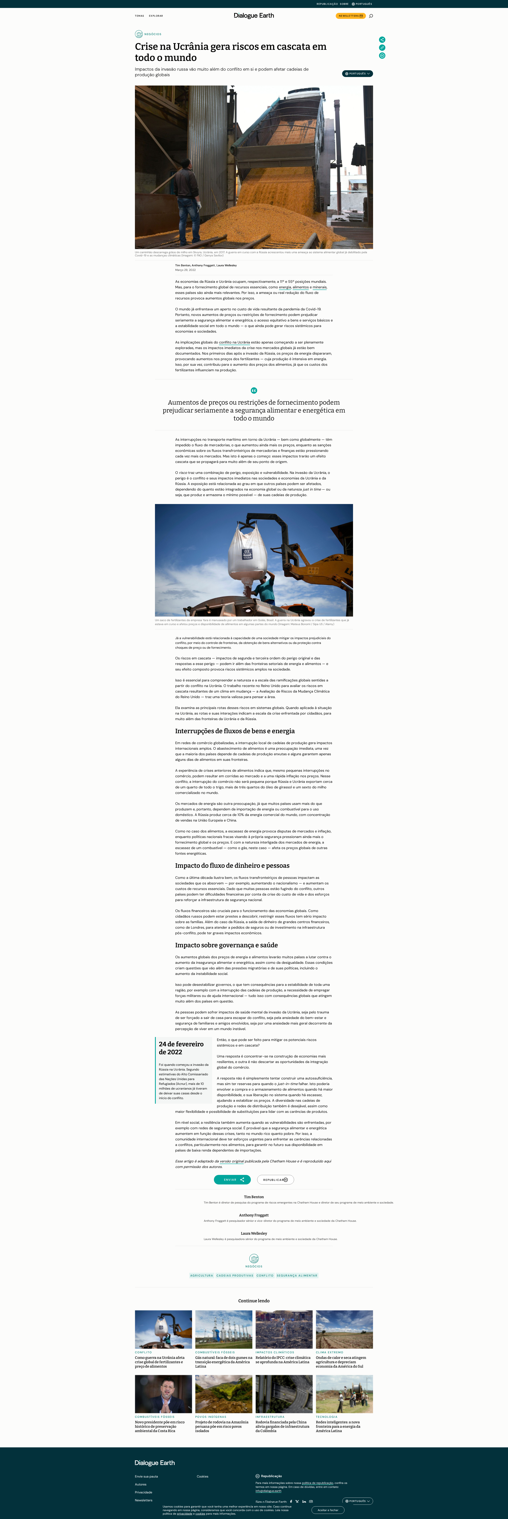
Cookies (202, 1476)
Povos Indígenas (210, 1417)
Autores (140, 1484)
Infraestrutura (270, 1417)
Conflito (265, 1275)
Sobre (344, 4)
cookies (200, 1513)
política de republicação (317, 1483)
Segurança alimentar (297, 1275)
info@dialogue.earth (268, 1491)
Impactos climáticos (275, 1352)
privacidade (184, 1513)
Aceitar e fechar (328, 1510)
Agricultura (201, 1275)
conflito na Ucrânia (234, 342)
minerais (320, 287)
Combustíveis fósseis (215, 1352)
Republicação (327, 4)
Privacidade (143, 1492)
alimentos (301, 287)
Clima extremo (329, 1352)
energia (285, 287)
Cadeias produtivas (234, 1275)
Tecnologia (327, 1417)
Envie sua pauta (146, 1476)
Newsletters (349, 15)
